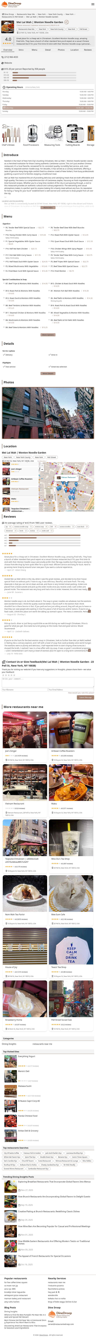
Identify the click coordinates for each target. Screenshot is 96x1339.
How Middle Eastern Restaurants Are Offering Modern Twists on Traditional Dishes (54, 1245)
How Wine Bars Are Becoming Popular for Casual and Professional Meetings (54, 1230)
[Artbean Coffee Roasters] (71, 730)
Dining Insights (9, 1044)
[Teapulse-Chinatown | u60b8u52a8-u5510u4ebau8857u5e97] (25, 837)
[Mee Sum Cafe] (71, 893)
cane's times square (79, 1157)
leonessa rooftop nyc (74, 1153)
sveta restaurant (44, 1161)
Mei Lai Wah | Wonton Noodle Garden (42, 17)
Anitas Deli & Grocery (28, 1135)
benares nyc (62, 1157)
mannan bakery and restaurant (17, 1298)
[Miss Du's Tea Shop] (71, 837)
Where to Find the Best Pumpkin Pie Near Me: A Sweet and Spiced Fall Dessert (25, 1316)
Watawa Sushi (29, 1091)
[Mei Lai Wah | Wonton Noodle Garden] (8, 28)
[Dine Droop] (11, 4)
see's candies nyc (10, 1161)
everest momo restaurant (13, 1169)
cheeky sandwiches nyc (50, 1165)
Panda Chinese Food (28, 1120)
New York (42, 14)
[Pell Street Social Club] (71, 998)
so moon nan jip (11, 1286)
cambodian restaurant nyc (38, 1169)
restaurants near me (26, 14)
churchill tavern (28, 1161)
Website (8, 62)
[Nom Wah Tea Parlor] (25, 893)
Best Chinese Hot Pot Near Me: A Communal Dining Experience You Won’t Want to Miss (25, 1321)
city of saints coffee (11, 1153)
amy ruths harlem (11, 1302)
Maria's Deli (28, 1076)
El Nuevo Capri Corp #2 (29, 1106)
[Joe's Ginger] (25, 730)
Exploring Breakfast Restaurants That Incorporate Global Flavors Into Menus (54, 1185)
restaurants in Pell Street (12, 17)
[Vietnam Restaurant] (25, 782)
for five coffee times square (15, 1282)
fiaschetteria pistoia (56, 1289)
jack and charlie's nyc (53, 1153)
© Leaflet (69, 511)
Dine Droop (9, 14)
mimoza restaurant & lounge (67, 1161)
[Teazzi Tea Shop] (71, 946)
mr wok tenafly (69, 1165)
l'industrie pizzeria (56, 1286)
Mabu (66, 477)
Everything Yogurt (28, 1061)
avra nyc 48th (10, 1289)
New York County (55, 14)
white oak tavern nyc (12, 1157)
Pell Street (83, 29)
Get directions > (42, 461)
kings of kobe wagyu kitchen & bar (62, 1302)
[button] (60, 482)
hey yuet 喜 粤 (54, 1292)
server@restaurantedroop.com (61, 1324)
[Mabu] (71, 782)
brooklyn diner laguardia (14, 1292)
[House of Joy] (25, 946)
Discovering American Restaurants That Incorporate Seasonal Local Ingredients (25, 1327)
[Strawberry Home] (25, 998)
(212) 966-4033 (11, 57)
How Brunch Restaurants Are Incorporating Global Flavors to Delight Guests (54, 1200)
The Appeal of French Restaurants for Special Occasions (44, 1260)
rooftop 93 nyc (9, 1165)
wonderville (53, 1295)
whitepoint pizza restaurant (16, 1295)
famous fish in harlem (32, 1153)
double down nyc (47, 1157)
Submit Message (85, 697)
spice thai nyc (30, 1157)
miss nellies (87, 1161)
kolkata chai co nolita (28, 1165)
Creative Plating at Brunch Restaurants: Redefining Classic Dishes (49, 1215)
